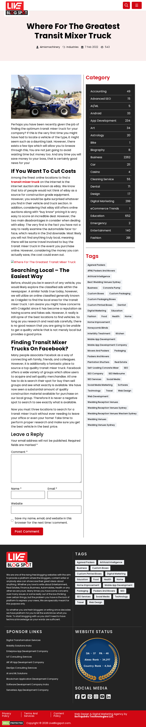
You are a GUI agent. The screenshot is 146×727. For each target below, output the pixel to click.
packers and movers (98, 356)
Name (16, 489)
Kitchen (120, 333)
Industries (73, 47)
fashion (92, 316)
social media (113, 379)
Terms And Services (31, 714)
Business (93, 287)
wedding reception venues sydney (107, 407)
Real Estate (121, 362)
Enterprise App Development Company (27, 651)
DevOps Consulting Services (21, 667)
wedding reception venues (103, 402)
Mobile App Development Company (107, 344)
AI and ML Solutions (16, 673)
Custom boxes (96, 293)
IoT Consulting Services (19, 656)
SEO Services (94, 379)
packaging (120, 350)
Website (17, 503)
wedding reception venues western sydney (112, 413)
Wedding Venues (97, 419)
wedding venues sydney (101, 424)
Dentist (122, 304)
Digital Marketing (97, 310)
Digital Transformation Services (23, 640)
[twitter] (83, 696)
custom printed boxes (100, 304)
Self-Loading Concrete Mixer (103, 367)
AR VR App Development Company (25, 662)
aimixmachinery (50, 47)
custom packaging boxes (102, 299)
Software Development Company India (27, 684)
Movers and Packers (98, 350)
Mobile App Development (101, 339)
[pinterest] (90, 696)
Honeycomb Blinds (98, 327)
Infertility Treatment (99, 333)
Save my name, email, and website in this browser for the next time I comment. (43, 520)
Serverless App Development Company (27, 689)
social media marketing (100, 384)
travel (109, 390)
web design (124, 390)
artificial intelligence (99, 276)
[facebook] (77, 696)
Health (115, 316)
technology (94, 390)
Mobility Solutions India (19, 645)
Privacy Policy (6, 714)
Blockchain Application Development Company (32, 678)
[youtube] (102, 696)
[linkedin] (108, 696)
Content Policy (59, 714)
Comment (19, 452)
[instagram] (96, 696)
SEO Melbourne (117, 373)
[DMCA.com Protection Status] (13, 723)
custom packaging (119, 293)
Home (128, 316)
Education (116, 310)
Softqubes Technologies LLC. (94, 716)
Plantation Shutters (98, 362)
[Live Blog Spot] (16, 8)
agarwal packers (96, 264)
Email (52, 489)
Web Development (98, 396)
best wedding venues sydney (104, 282)
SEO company (95, 373)
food (104, 316)
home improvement (99, 322)
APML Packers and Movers (101, 270)
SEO (126, 367)
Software (123, 384)
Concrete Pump (111, 287)
